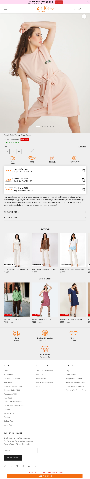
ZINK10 (8, 170)
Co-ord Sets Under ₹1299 (14, 406)
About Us (39, 375)
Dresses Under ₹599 (12, 390)
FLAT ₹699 (8, 398)
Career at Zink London (44, 371)
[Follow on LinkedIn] (35, 466)
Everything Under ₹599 (13, 386)
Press (38, 386)
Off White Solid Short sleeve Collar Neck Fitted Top (17, 270)
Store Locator (41, 378)
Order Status (71, 375)
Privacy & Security (23, 444)
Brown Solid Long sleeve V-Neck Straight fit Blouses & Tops (44, 270)
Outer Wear (8, 425)
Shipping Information (74, 378)
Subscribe (13, 458)
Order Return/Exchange (75, 386)
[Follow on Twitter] (11, 466)
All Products (8, 375)
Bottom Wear (9, 421)
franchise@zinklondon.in (24, 441)
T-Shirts (7, 417)
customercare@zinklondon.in (19, 438)
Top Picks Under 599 (12, 378)
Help (67, 371)
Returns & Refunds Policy (75, 382)
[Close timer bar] (88, 2)
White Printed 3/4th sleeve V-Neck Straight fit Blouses (73, 270)
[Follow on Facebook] (5, 466)
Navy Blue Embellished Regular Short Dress (71, 320)
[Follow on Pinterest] (23, 466)
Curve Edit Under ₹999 (13, 402)
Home (6, 371)
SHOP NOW (59, 2)
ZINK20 (9, 189)
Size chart (82, 147)
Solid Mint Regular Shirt (12, 319)
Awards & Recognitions (45, 382)
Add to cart (45, 476)
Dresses (7, 409)
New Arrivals (8, 382)
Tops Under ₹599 (10, 394)
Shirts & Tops (9, 413)
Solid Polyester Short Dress (42, 319)
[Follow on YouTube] (29, 466)
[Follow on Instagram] (17, 466)
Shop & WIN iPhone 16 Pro (76, 390)
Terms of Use (9, 444)
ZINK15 (8, 180)
